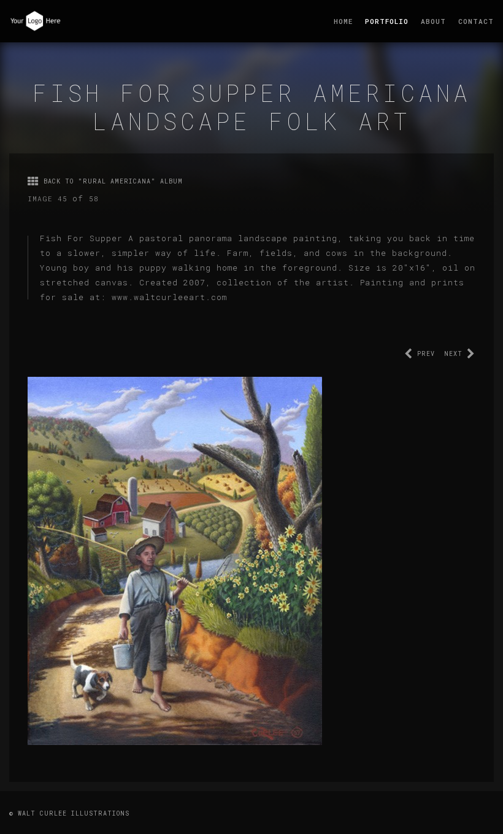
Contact (476, 21)
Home (343, 21)
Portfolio (387, 21)
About (433, 21)
